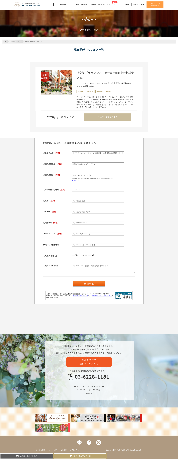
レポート (126, 4)
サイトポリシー (75, 450)
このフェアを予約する (107, 117)
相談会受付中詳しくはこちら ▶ (89, 362)
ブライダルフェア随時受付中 (155, 5)
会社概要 (63, 450)
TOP (4, 41)
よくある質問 (40, 450)
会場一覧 (63, 4)
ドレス (116, 4)
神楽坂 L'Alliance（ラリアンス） (35, 41)
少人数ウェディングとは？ (100, 4)
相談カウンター (138, 4)
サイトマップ (52, 450)
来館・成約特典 (81, 4)
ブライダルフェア (15, 41)
